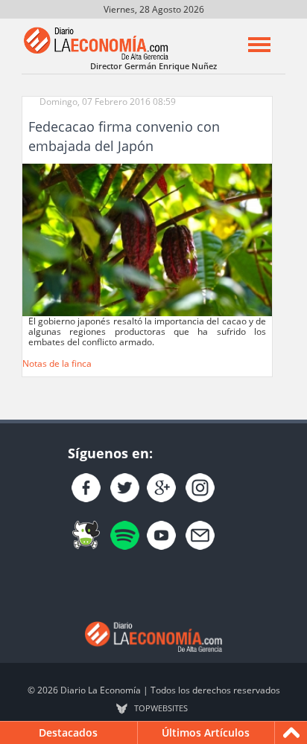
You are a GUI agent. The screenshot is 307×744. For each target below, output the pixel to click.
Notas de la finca (57, 363)
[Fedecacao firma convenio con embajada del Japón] (147, 239)
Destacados (68, 732)
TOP (161, 708)
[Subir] (291, 733)
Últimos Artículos (206, 732)
